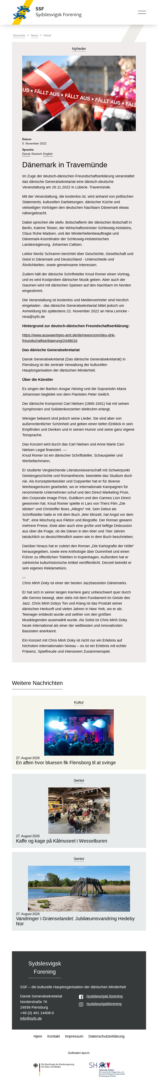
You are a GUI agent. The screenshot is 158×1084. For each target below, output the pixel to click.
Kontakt (53, 1036)
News (34, 35)
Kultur (79, 702)
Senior (79, 780)
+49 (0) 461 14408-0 (37, 1013)
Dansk (26, 153)
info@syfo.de (31, 1018)
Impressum (74, 1036)
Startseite (19, 35)
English (48, 153)
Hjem (38, 1036)
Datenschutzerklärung (106, 1036)
